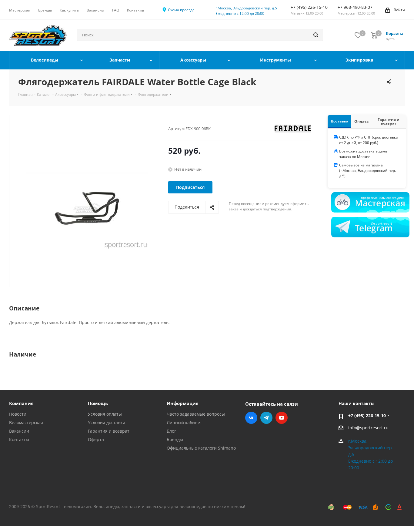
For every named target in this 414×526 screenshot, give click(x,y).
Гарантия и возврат (388, 121)
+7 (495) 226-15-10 (367, 415)
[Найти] (316, 35)
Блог (171, 431)
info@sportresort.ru (368, 428)
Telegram (266, 418)
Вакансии (19, 431)
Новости (17, 414)
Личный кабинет (184, 422)
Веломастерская (26, 422)
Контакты (19, 439)
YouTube (281, 418)
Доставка (339, 121)
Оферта (96, 439)
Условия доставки (106, 422)
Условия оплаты (105, 414)
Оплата (361, 121)
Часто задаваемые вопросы (196, 414)
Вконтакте (251, 418)
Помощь (98, 403)
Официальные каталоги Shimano (201, 448)
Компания (21, 403)
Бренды (175, 439)
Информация (183, 403)
